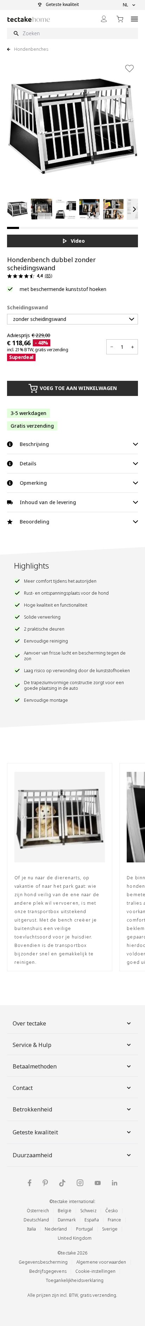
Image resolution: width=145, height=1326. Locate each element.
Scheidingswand (27, 307)
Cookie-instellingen (95, 1271)
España (91, 1220)
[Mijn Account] (104, 19)
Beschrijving (34, 444)
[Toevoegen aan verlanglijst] (129, 68)
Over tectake (29, 1023)
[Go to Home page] (28, 19)
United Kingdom (75, 1238)
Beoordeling (34, 521)
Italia (31, 1229)
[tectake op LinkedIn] (114, 1182)
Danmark (67, 1220)
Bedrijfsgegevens (48, 1271)
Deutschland (36, 1220)
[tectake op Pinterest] (45, 1182)
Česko (111, 1211)
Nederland (56, 1229)
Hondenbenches (31, 49)
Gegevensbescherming (43, 1262)
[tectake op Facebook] (29, 1182)
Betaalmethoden (35, 1066)
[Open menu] (134, 19)
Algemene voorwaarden (101, 1262)
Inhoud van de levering (48, 502)
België (64, 1211)
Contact (23, 1088)
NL (125, 5)
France (114, 1220)
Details (28, 463)
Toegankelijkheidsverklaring (74, 1280)
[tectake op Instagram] (80, 1182)
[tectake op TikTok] (62, 1182)
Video (78, 240)
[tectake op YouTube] (98, 1183)
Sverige (110, 1229)
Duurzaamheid (32, 1155)
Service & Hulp (32, 1045)
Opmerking (33, 482)
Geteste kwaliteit (35, 1132)
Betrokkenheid (32, 1109)
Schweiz (88, 1211)
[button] (17, 209)
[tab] (13, 228)
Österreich (38, 1211)
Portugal (84, 1229)
